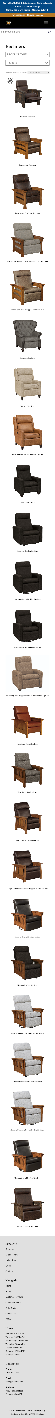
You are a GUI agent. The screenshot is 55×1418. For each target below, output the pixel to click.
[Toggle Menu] (46, 22)
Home (8, 1286)
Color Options (12, 1308)
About (8, 1291)
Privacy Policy (39, 1411)
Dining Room (12, 1255)
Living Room (11, 1260)
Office (8, 1266)
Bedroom (10, 1249)
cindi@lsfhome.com (14, 1382)
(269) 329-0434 (12, 1373)
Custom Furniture (13, 1303)
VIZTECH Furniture (36, 1414)
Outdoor (9, 1271)
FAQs (8, 1319)
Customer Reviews (14, 1297)
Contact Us (11, 1314)
